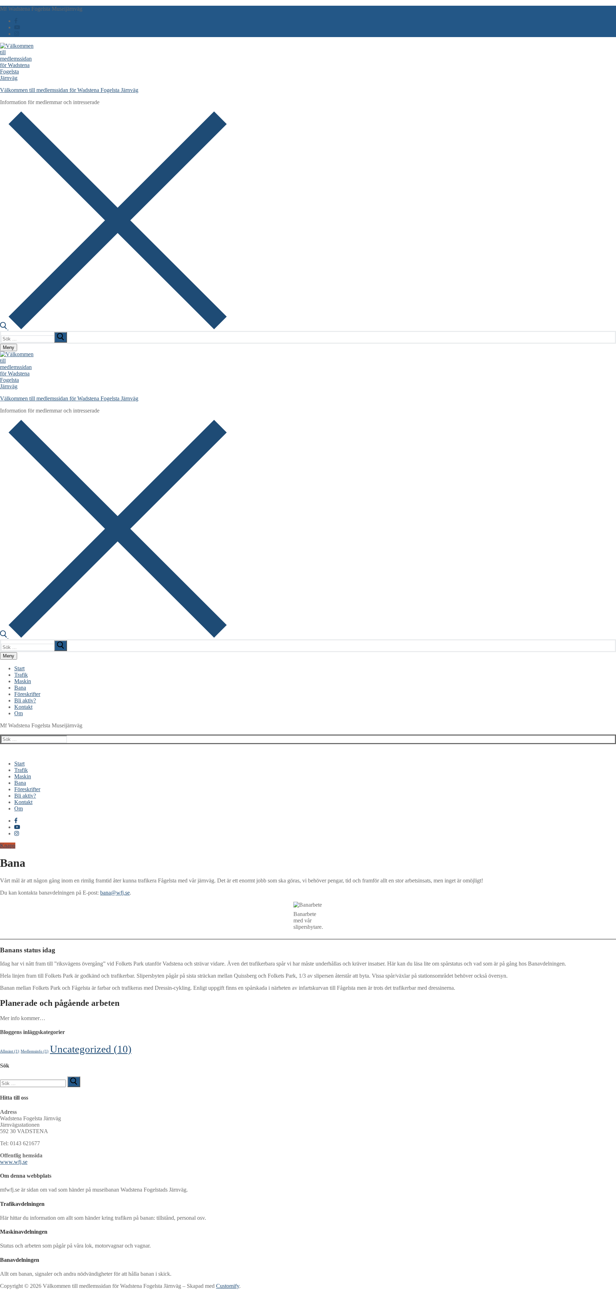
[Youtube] (17, 27)
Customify (227, 1286)
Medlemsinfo (34, 1051)
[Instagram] (16, 34)
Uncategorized (91, 1049)
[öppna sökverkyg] (113, 327)
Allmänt (9, 1051)
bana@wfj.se (115, 893)
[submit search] (60, 337)
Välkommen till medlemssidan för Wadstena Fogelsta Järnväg (69, 90)
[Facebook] (15, 21)
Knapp (7, 846)
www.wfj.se (13, 1162)
